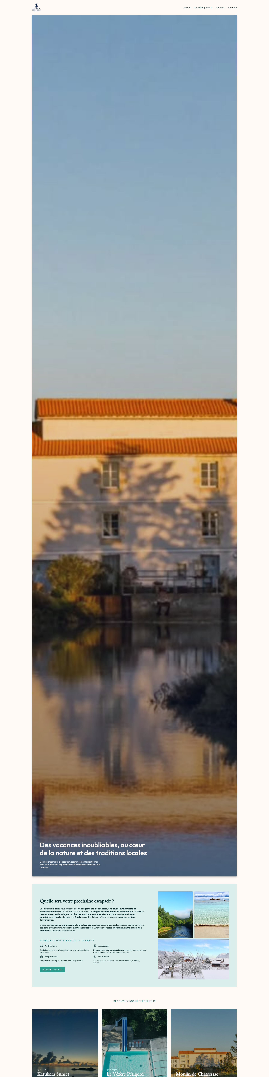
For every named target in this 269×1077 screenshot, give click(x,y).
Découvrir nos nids (52, 970)
